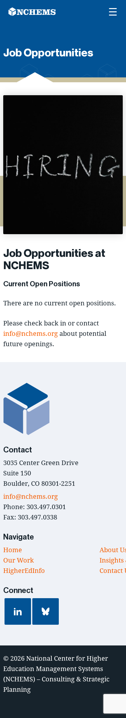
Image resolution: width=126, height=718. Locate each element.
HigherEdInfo (24, 570)
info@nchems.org (30, 333)
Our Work (18, 560)
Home (12, 549)
